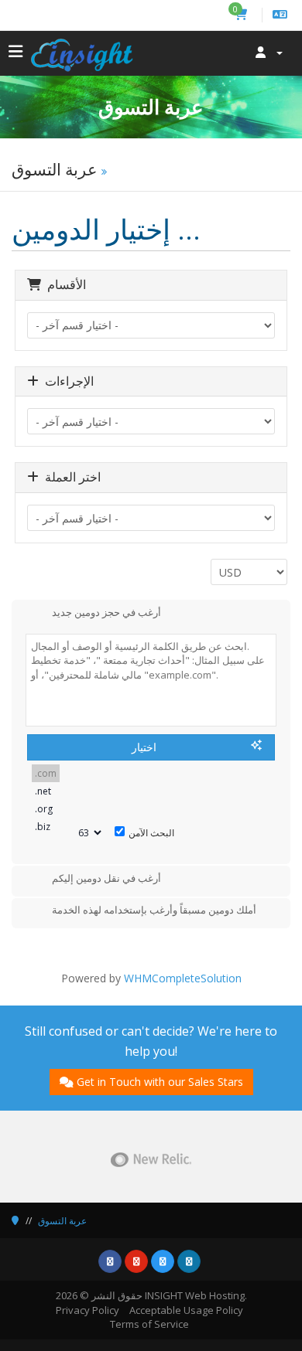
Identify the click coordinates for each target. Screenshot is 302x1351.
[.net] (46, 791)
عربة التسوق (62, 1220)
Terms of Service (149, 1324)
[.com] (46, 773)
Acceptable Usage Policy (186, 1310)
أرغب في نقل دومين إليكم (106, 878)
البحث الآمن (151, 832)
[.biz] (46, 826)
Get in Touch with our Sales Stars (160, 1081)
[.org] (46, 809)
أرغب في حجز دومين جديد (106, 612)
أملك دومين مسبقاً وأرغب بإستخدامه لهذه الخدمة (154, 910)
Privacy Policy (87, 1310)
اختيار (144, 747)
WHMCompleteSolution (183, 978)
